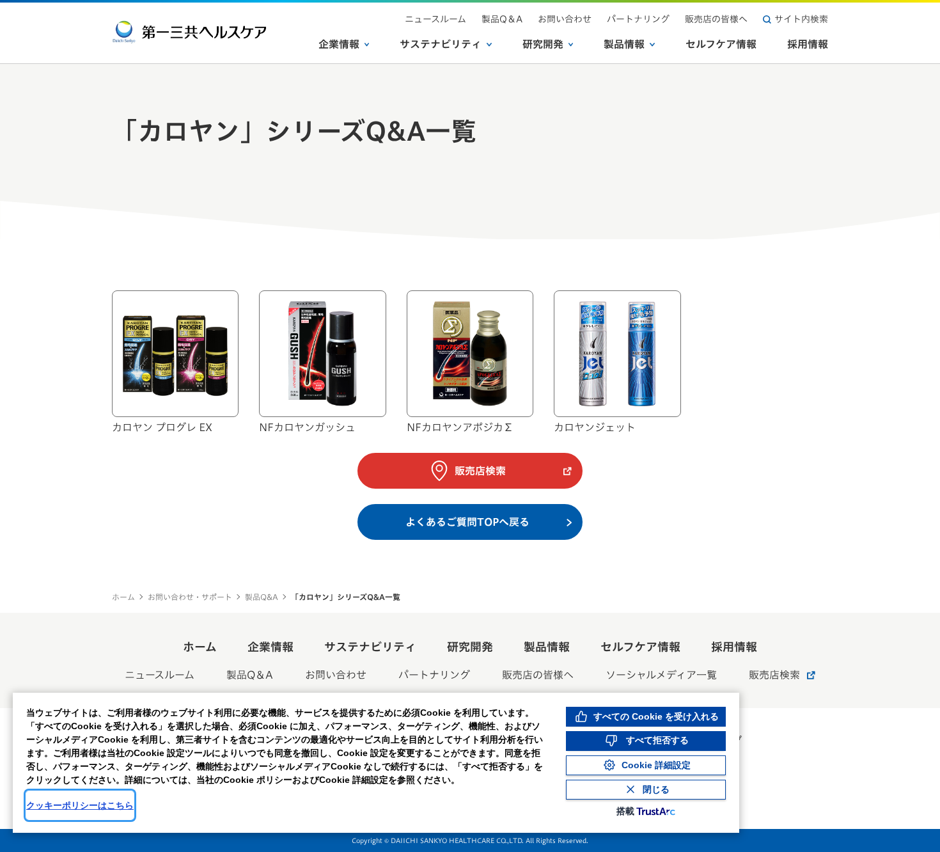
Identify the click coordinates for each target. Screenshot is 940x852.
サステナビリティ (441, 44)
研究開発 (542, 44)
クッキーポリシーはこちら (80, 805)
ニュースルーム (435, 19)
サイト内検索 (801, 19)
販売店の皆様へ (716, 19)
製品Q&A (261, 597)
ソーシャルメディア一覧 (661, 675)
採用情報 (807, 44)
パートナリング (638, 19)
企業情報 (338, 44)
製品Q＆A (502, 19)
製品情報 (624, 44)
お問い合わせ (564, 19)
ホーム (123, 597)
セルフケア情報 (720, 44)
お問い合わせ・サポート (190, 597)
